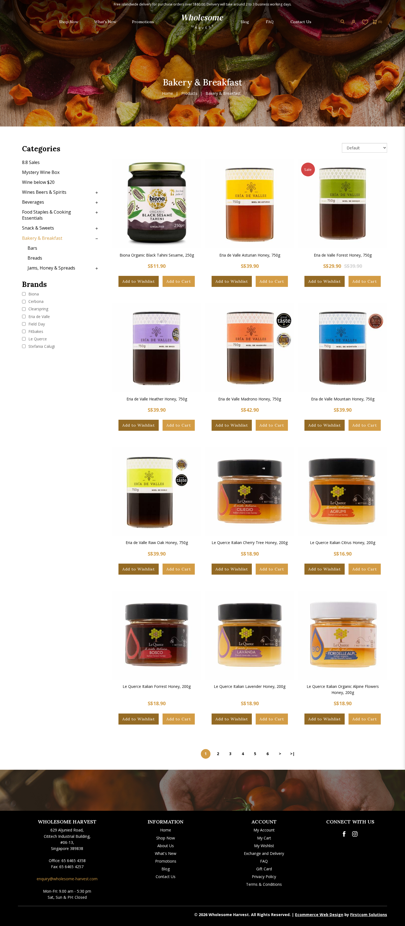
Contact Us (165, 876)
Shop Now (165, 838)
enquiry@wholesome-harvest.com (67, 878)
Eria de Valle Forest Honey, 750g (343, 255)
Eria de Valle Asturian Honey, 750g (249, 255)
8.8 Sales (31, 162)
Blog (165, 868)
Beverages (33, 202)
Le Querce (37, 338)
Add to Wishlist (138, 281)
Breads (35, 258)
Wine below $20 (38, 182)
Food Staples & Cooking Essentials (46, 215)
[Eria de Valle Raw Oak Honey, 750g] (156, 491)
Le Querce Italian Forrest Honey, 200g (157, 686)
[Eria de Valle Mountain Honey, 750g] (342, 347)
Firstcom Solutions (368, 914)
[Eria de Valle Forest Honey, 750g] (342, 203)
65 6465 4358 (73, 860)
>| (292, 753)
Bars (32, 248)
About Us (165, 845)
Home (167, 93)
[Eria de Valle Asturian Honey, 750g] (249, 203)
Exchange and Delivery (264, 853)
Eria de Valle (38, 316)
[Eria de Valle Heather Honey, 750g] (156, 347)
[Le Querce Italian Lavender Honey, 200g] (249, 635)
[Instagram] (355, 834)
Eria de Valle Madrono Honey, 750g (249, 399)
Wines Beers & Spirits (44, 192)
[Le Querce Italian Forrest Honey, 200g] (156, 635)
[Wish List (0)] (365, 21)
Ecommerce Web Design (319, 914)
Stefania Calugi (41, 346)
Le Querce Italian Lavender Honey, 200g (249, 686)
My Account (264, 830)
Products (189, 93)
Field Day (36, 324)
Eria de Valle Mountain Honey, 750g (342, 399)
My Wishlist (264, 845)
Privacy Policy (264, 876)
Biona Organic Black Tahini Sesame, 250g (157, 255)
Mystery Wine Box (41, 172)
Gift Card (264, 868)
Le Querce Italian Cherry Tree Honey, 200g (250, 542)
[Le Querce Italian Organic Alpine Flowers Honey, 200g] (342, 635)
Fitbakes (35, 331)
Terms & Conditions (264, 884)
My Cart (264, 838)
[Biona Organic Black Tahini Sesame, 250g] (156, 203)
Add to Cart (178, 281)
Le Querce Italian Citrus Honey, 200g (342, 542)
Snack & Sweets (38, 228)
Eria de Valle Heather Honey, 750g (156, 399)
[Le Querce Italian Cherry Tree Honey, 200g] (249, 491)
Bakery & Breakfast (223, 93)
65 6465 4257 (71, 866)
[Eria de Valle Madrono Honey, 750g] (249, 347)
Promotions (165, 861)
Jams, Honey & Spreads (51, 268)
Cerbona (35, 301)
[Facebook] (344, 834)
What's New (165, 853)
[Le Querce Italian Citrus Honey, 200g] (342, 491)
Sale (308, 169)
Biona (33, 294)
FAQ (264, 861)
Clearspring (37, 308)
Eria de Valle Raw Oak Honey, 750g (157, 542)
